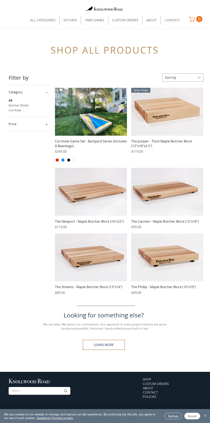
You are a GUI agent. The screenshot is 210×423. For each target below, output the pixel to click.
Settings (173, 416)
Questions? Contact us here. (55, 418)
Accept (192, 416)
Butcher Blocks (19, 105)
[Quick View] (91, 112)
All (10, 100)
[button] (196, 19)
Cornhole (15, 110)
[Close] (205, 416)
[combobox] (182, 77)
